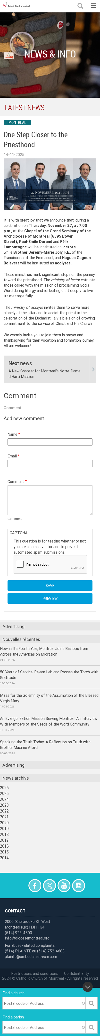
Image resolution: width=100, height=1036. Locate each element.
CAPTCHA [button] (18, 532)
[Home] (17, 6)
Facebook (35, 885)
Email (12, 456)
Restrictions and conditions (34, 973)
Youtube (64, 885)
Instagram (78, 885)
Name (12, 434)
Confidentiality (76, 973)
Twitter (49, 885)
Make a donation (20, 885)
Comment (16, 481)
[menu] (93, 6)
